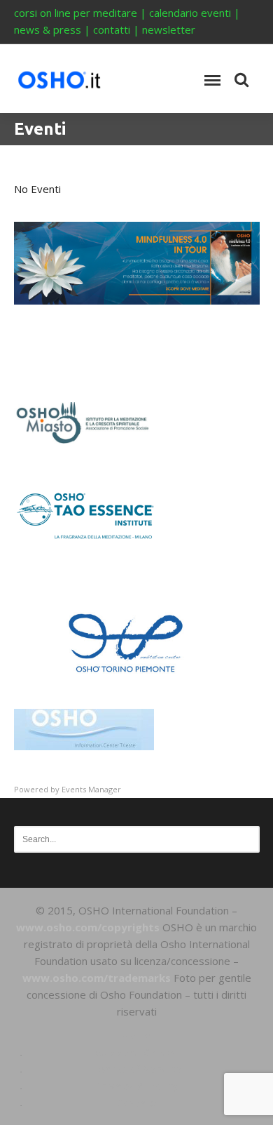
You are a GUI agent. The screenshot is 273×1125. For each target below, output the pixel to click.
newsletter (168, 29)
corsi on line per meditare (75, 13)
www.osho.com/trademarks (96, 978)
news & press (47, 29)
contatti (111, 29)
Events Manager (91, 789)
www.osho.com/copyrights (88, 927)
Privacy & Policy (136, 1086)
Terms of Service (136, 1069)
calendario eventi (190, 13)
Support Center (136, 1052)
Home (136, 1035)
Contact (136, 1103)
